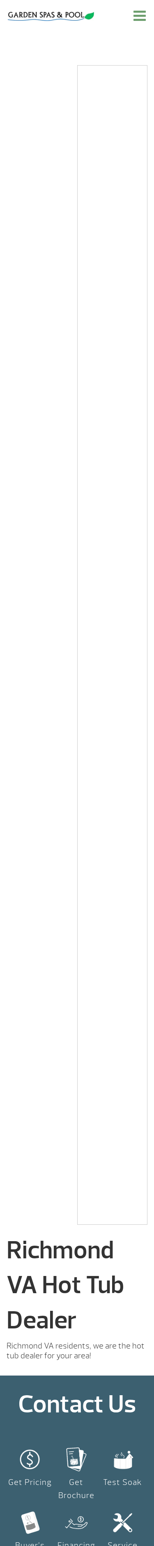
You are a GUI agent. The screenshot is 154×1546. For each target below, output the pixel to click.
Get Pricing (30, 1482)
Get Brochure (76, 1489)
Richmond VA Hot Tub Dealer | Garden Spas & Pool (51, 16)
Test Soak (122, 1482)
